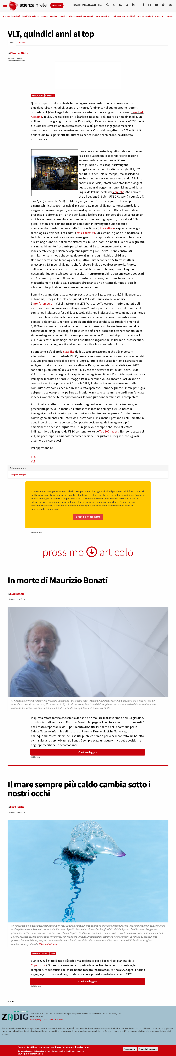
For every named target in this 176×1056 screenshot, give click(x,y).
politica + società (145, 16)
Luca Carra (17, 807)
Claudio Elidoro (20, 53)
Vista (13, 43)
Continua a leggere (87, 752)
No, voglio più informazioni (30, 1053)
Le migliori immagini (18, 474)
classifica (69, 352)
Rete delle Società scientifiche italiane (21, 16)
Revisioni (22, 42)
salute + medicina (103, 16)
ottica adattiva (86, 233)
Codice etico (48, 1019)
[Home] (29, 6)
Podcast (44, 16)
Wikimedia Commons (49, 944)
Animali (45, 953)
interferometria (43, 303)
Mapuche (118, 192)
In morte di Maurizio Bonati (58, 580)
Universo (49, 95)
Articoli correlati (18, 468)
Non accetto (129, 1049)
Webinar (54, 16)
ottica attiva (106, 228)
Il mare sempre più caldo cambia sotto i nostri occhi (79, 789)
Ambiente (35, 953)
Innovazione (37, 95)
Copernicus (38, 965)
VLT (33, 461)
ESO (33, 457)
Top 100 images (109, 431)
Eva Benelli (17, 594)
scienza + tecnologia (164, 16)
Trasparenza (60, 1019)
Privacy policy (35, 1019)
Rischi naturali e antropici (81, 16)
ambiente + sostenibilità (123, 16)
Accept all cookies (147, 1049)
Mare (52, 953)
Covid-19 (63, 16)
